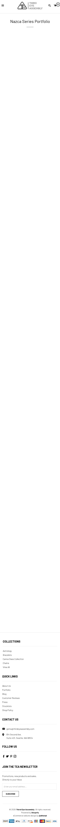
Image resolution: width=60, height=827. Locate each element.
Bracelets (7, 655)
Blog (4, 694)
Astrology (7, 651)
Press (5, 702)
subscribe (10, 794)
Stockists (7, 706)
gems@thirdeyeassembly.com (20, 729)
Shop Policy (7, 710)
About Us (6, 685)
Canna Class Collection (13, 659)
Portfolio (6, 690)
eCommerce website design (24, 815)
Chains (6, 663)
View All (6, 667)
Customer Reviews (11, 698)
